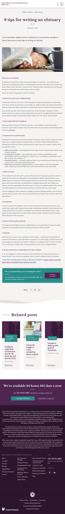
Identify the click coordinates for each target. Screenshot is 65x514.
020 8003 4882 (34, 277)
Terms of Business (22, 477)
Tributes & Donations (8, 472)
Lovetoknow (11, 130)
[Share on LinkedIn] (39, 290)
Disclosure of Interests (39, 473)
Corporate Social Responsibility (32, 506)
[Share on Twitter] (35, 290)
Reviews (4, 466)
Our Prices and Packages (21, 459)
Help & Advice (21, 479)
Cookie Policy (33, 500)
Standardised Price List (24, 465)
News (34, 476)
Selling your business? (39, 468)
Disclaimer (42, 500)
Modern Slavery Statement (32, 503)
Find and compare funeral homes (37, 461)
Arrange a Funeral (52, 275)
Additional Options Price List (22, 473)
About (4, 458)
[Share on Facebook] (31, 290)
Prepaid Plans (6, 469)
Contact (4, 474)
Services (4, 464)
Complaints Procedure (32, 509)
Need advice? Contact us (46, 398)
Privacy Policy (24, 500)
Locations (5, 461)
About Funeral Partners (39, 458)
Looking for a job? (37, 465)
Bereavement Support (38, 471)
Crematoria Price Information (22, 469)
